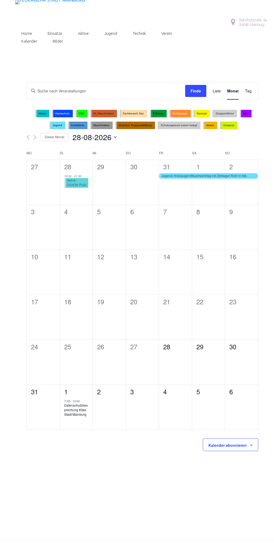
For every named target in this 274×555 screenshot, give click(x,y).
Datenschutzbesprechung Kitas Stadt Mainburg (76, 409)
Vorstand (228, 125)
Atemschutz (62, 113)
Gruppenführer (225, 113)
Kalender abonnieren (227, 445)
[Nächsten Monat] (34, 137)
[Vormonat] (27, 137)
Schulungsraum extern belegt (179, 125)
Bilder (58, 41)
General (202, 113)
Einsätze (55, 33)
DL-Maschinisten (103, 113)
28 (67, 166)
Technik (139, 33)
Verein (166, 33)
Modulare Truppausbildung (135, 125)
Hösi (245, 113)
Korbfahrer (77, 125)
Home (26, 33)
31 (166, 166)
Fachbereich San (133, 113)
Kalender (29, 41)
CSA (81, 113)
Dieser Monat (54, 136)
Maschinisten (101, 125)
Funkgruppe (180, 113)
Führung (158, 113)
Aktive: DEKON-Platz (76, 182)
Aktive (83, 33)
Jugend (110, 33)
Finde (196, 90)
